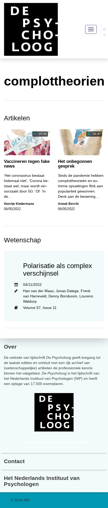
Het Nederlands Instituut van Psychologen (42, 481)
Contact (14, 461)
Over (10, 347)
